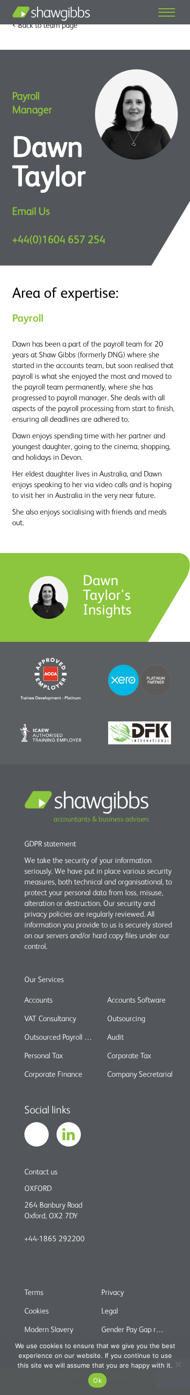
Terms (33, 1292)
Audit (115, 1037)
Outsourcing (126, 1018)
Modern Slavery (48, 1329)
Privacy (112, 1292)
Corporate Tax (129, 1055)
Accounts (38, 1000)
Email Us (31, 210)
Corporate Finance (53, 1074)
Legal (109, 1310)
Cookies (36, 1310)
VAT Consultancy (50, 1018)
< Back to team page (44, 25)
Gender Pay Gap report (133, 1329)
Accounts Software (136, 1000)
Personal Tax (43, 1055)
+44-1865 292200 (54, 1238)
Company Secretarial (139, 1074)
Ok (97, 1380)
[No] (178, 1364)
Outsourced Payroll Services (59, 1037)
